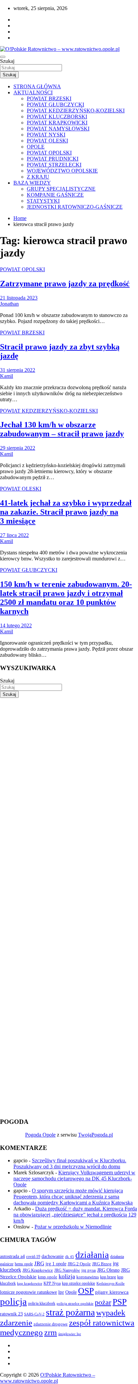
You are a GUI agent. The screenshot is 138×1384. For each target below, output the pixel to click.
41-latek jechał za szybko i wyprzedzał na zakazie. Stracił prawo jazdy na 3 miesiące (66, 512)
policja (13, 1301)
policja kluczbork (41, 1303)
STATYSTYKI (43, 201)
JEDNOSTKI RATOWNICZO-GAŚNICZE (75, 207)
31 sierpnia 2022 (17, 370)
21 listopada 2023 (19, 298)
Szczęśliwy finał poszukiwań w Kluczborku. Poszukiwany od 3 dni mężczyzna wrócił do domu (69, 1163)
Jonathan (9, 304)
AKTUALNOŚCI (33, 92)
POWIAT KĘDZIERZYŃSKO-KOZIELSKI (76, 110)
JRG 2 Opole (79, 1263)
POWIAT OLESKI (47, 140)
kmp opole (47, 1277)
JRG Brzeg (102, 1263)
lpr (61, 1292)
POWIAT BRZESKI (49, 98)
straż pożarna (70, 1312)
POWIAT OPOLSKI (49, 152)
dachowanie (53, 1256)
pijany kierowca (112, 1292)
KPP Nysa (52, 1283)
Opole (71, 1292)
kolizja (67, 1276)
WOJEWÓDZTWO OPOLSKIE (62, 171)
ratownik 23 (11, 1313)
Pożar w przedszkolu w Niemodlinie (73, 1227)
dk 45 (69, 1257)
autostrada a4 (12, 1256)
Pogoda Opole (40, 1135)
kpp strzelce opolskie (78, 1283)
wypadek (110, 1312)
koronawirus (87, 1276)
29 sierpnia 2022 (17, 448)
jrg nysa (88, 1270)
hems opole (24, 1264)
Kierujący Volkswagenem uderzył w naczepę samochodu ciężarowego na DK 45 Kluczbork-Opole (74, 1178)
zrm (50, 1332)
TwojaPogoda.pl (95, 1135)
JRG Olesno (108, 1270)
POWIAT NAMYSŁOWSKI (58, 128)
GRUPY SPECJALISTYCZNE (61, 189)
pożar (103, 1302)
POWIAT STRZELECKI (54, 165)
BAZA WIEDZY (32, 183)
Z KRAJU (38, 177)
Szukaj (7, 61)
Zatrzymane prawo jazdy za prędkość (65, 283)
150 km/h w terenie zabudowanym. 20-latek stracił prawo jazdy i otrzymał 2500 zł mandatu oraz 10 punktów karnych (66, 598)
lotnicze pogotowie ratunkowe (28, 1292)
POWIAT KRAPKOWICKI (57, 122)
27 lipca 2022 (14, 535)
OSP (86, 1291)
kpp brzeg (108, 1277)
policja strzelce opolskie (75, 1303)
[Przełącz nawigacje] (2, 57)
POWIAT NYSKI (46, 134)
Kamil (6, 376)
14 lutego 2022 (16, 625)
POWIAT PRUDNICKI (52, 159)
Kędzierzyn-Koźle (110, 1283)
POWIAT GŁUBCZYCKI (55, 104)
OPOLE (36, 146)
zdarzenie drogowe (50, 1323)
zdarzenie (16, 1322)
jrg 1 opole (56, 1263)
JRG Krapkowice (37, 1270)
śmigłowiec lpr (69, 1334)
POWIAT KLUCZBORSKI (57, 116)
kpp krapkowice (29, 1283)
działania (92, 1255)
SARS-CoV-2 (34, 1314)
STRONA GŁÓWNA (37, 86)
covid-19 (33, 1256)
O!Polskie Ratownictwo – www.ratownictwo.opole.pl (47, 1378)
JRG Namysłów (67, 1270)
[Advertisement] (69, 767)
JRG (39, 1263)
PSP (120, 1302)
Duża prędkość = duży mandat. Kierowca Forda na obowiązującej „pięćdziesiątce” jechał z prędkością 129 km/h (75, 1214)
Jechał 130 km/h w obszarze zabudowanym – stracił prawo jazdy (62, 429)
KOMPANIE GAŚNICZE (55, 195)
